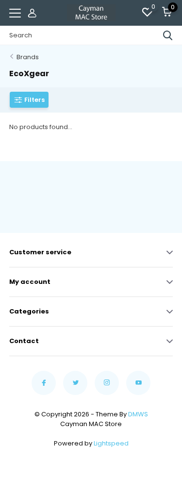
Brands (28, 57)
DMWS (138, 414)
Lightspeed (111, 443)
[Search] (168, 35)
